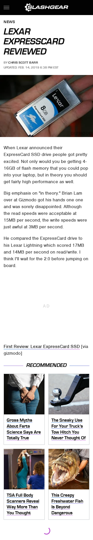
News (9, 22)
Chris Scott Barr (23, 62)
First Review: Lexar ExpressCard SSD (42, 346)
